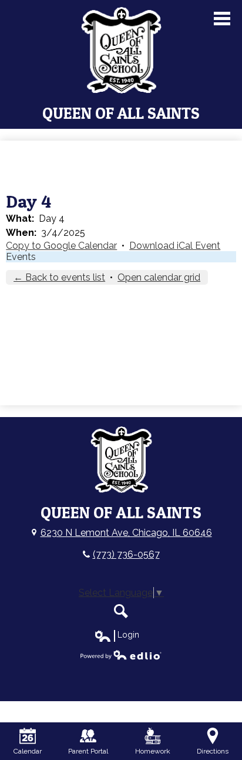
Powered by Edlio (121, 655)
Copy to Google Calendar (61, 245)
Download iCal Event (174, 245)
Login (116, 635)
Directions (212, 751)
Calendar (28, 751)
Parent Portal (88, 751)
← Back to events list (59, 277)
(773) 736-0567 (126, 554)
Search (121, 611)
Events (21, 256)
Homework (152, 751)
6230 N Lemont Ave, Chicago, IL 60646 (126, 532)
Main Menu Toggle (222, 18)
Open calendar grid (158, 277)
